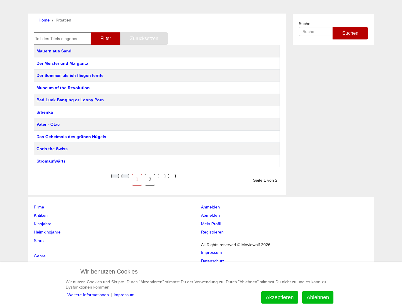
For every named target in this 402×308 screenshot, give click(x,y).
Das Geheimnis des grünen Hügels (71, 136)
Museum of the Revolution (63, 87)
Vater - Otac (48, 124)
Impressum (124, 294)
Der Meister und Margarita (62, 63)
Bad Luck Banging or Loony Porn (70, 99)
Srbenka (44, 112)
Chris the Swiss (52, 148)
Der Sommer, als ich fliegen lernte (70, 75)
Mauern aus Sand (54, 51)
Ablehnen (318, 297)
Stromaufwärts (51, 161)
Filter (105, 38)
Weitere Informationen (88, 294)
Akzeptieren (280, 297)
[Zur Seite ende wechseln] (172, 176)
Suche (304, 23)
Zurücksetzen (144, 38)
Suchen (350, 33)
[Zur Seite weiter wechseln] (161, 176)
